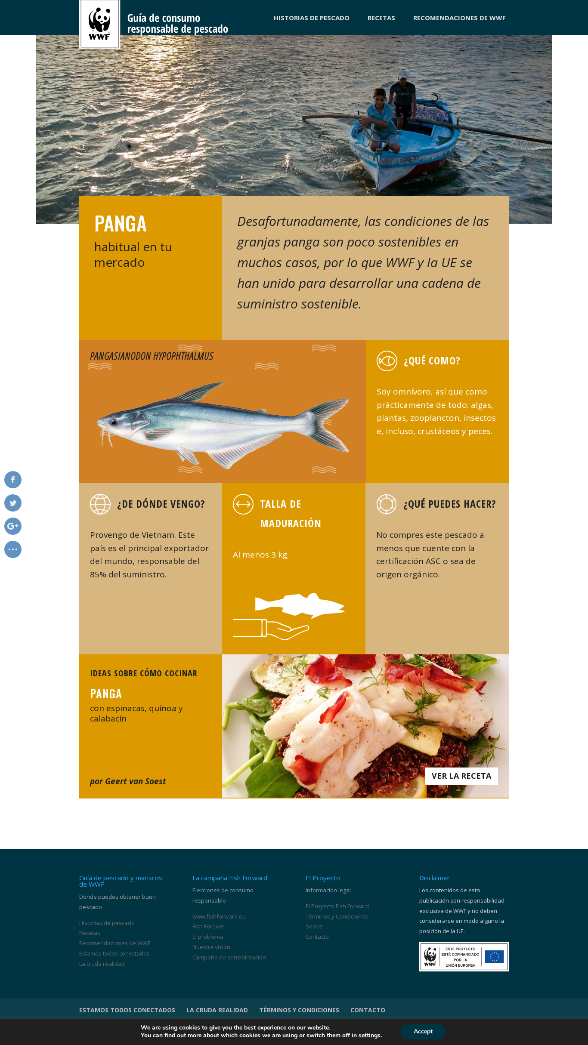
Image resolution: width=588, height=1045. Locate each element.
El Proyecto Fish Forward (337, 906)
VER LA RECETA (461, 776)
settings (370, 1035)
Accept (423, 1031)
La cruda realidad (102, 964)
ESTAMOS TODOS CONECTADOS (127, 1010)
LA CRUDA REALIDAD (217, 1010)
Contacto (317, 936)
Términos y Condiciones (337, 916)
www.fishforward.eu (219, 916)
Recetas (89, 933)
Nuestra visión (211, 947)
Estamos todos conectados (114, 953)
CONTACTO (367, 1010)
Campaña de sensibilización (229, 957)
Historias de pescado (107, 923)
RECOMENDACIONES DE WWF (459, 17)
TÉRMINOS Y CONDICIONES (299, 1010)
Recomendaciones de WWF (114, 943)
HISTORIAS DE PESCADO (312, 17)
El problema (207, 936)
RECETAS (381, 17)
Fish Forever (208, 926)
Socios (314, 926)
